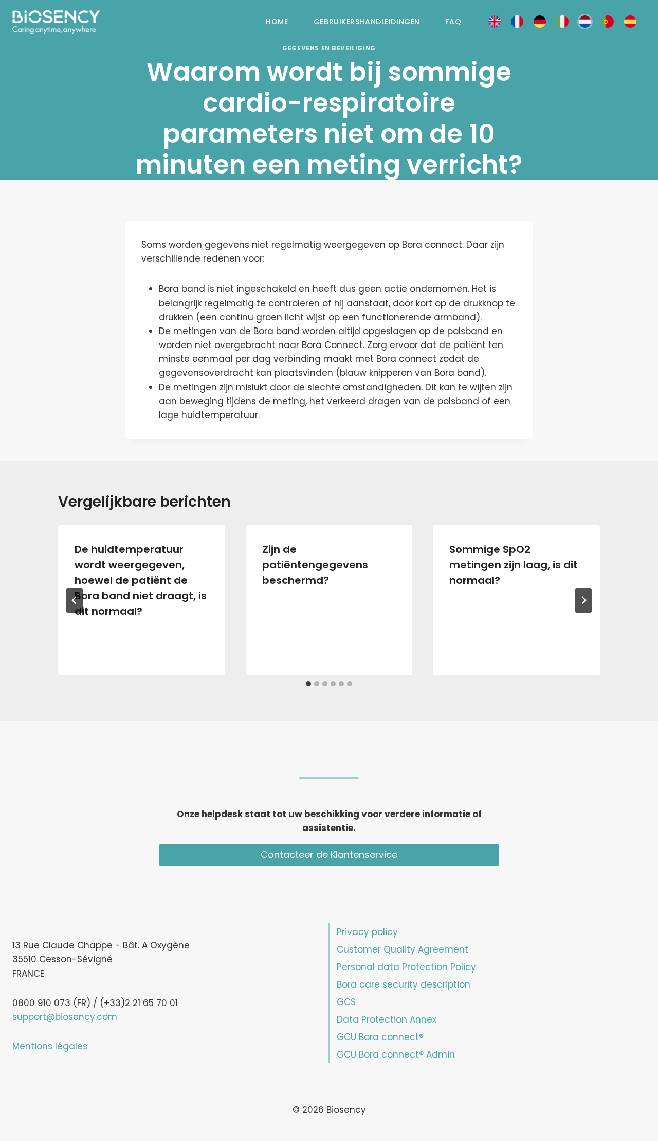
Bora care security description (403, 984)
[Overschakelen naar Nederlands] (585, 22)
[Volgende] (583, 600)
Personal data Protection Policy (406, 967)
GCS (346, 1002)
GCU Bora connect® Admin (396, 1054)
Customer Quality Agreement (402, 949)
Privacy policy (367, 932)
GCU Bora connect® (380, 1037)
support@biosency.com (64, 1017)
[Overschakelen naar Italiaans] (562, 22)
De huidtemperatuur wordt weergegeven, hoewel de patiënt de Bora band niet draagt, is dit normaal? (141, 580)
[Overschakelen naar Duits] (539, 22)
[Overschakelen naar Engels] (494, 22)
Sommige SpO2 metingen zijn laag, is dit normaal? (513, 564)
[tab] (308, 683)
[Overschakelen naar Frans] (517, 22)
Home (277, 21)
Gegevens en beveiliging (329, 48)
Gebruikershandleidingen (367, 21)
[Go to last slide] (74, 600)
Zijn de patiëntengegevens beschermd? (315, 564)
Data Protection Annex (386, 1019)
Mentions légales (49, 1046)
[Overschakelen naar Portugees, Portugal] (607, 22)
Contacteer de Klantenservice (329, 854)
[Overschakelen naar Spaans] (630, 22)
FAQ (453, 21)
